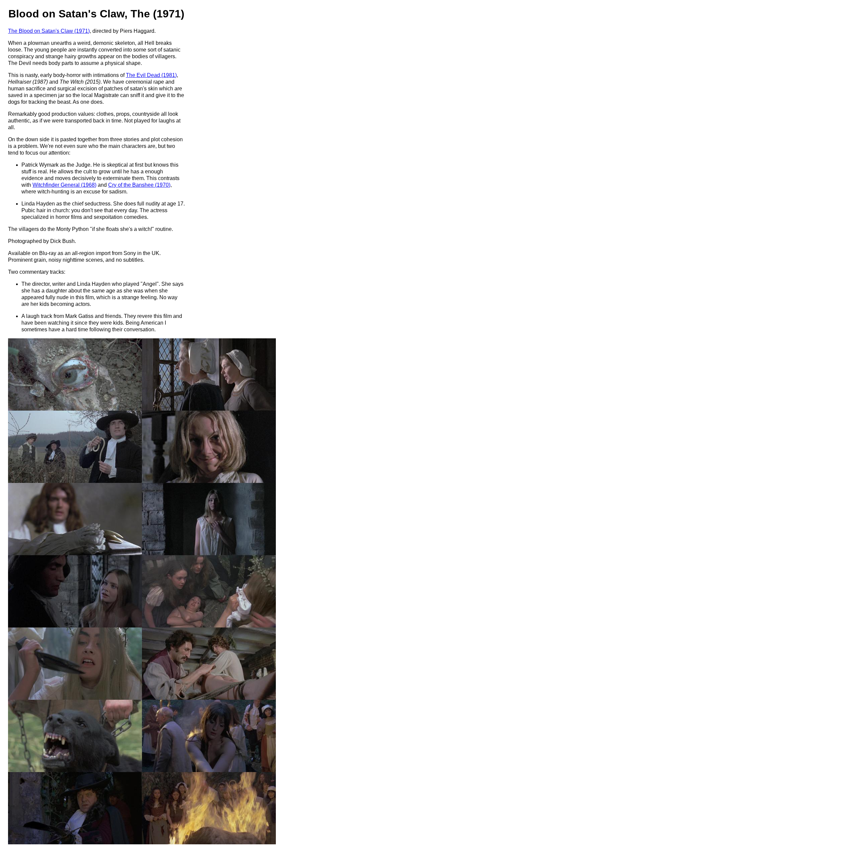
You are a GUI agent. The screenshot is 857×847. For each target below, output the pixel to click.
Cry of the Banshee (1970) (139, 185)
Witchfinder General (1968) (64, 185)
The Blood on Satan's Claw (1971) (49, 31)
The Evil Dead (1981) (151, 75)
